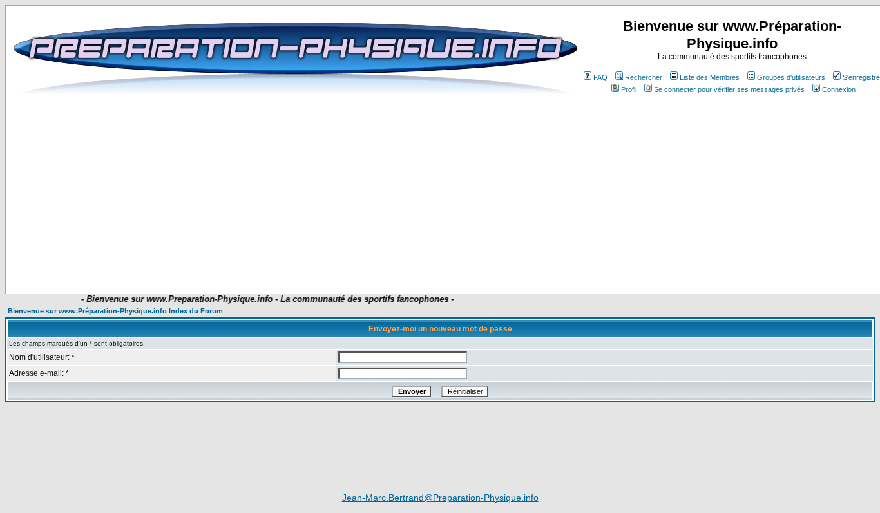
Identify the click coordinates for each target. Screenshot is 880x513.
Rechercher (643, 77)
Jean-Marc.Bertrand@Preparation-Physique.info (440, 497)
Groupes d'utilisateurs (791, 77)
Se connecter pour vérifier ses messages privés (729, 89)
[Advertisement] (302, 255)
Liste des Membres (710, 77)
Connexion (839, 89)
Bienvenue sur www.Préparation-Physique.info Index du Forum (115, 311)
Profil (628, 89)
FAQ (600, 77)
